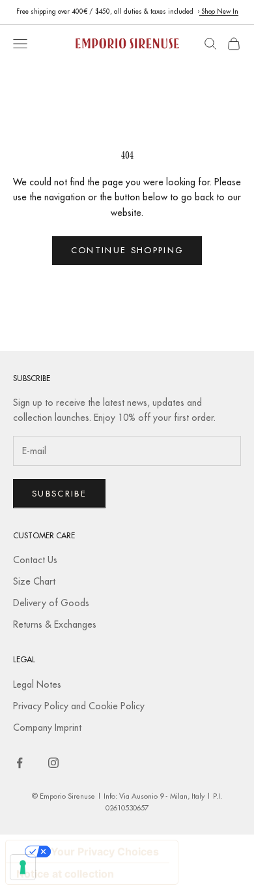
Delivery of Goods (51, 603)
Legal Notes (37, 684)
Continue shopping (127, 250)
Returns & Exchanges (54, 624)
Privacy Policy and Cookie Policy (79, 706)
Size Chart (34, 581)
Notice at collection (65, 873)
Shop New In (218, 11)
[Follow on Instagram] (53, 762)
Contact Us (35, 560)
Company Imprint (47, 727)
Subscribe (59, 493)
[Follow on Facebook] (19, 762)
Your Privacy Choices (105, 851)
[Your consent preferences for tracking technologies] (22, 867)
